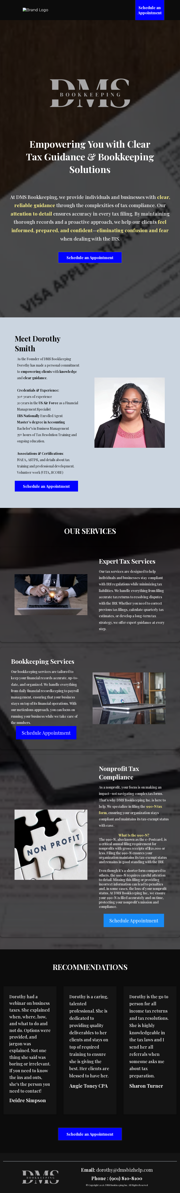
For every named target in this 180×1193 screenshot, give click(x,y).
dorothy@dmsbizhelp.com (124, 1170)
